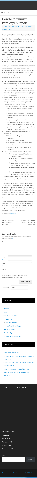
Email (3, 265)
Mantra (25, 473)
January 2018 (6, 445)
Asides (6, 309)
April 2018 (5, 435)
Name (3, 259)
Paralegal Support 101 (8, 473)
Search (4, 455)
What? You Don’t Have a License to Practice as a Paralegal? (28, 222)
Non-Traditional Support (14, 326)
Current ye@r (6, 287)
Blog (5, 312)
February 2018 (7, 442)
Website (3, 269)
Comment (3, 243)
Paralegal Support (7, 29)
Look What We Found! (11, 353)
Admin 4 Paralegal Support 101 (12, 26)
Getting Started (11, 322)
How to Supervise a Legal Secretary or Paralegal (8, 222)
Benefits (9, 319)
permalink (13, 213)
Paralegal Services (10, 315)
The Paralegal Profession (12, 336)
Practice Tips (8, 333)
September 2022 (8, 431)
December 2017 (7, 449)
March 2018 (6, 438)
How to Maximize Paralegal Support (16, 369)
